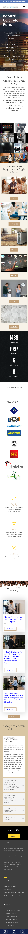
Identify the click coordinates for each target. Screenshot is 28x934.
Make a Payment (10, 925)
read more (10, 629)
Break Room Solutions (11, 913)
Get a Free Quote (9, 65)
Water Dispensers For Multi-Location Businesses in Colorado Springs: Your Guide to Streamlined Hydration (13, 697)
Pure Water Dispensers (11, 919)
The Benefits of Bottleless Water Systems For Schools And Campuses (13, 619)
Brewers (14, 275)
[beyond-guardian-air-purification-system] (7, 142)
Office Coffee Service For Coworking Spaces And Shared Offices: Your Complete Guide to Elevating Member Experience (13, 657)
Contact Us (14, 836)
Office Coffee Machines (11, 916)
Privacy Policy (7, 899)
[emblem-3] (7, 152)
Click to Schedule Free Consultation (12, 896)
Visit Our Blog (14, 716)
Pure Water (14, 301)
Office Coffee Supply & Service (13, 910)
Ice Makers (14, 327)
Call (23, 932)
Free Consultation (8, 869)
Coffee (14, 198)
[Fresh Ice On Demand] (7, 162)
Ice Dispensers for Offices (12, 922)
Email (14, 932)
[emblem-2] (7, 132)
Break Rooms (14, 224)
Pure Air (14, 250)
